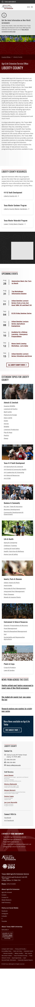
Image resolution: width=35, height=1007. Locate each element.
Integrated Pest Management (14, 591)
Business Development (12, 509)
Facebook (7, 818)
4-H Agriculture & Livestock (13, 467)
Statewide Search (28, 951)
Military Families (19, 953)
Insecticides (8, 585)
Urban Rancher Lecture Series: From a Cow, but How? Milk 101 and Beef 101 (21, 303)
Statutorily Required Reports (25, 960)
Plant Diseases (9, 594)
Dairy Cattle (8, 418)
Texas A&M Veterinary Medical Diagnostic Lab (17, 844)
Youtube (4, 921)
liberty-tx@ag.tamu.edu (14, 765)
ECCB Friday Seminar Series (21, 313)
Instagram (5, 913)
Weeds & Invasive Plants (12, 597)
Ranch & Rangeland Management (15, 631)
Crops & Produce (10, 667)
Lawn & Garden (9, 670)
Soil (5, 634)
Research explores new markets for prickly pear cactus (17, 710)
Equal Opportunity (16, 958)
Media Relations (6, 900)
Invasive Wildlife (9, 406)
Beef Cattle (8, 412)
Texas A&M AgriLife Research (12, 839)
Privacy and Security (20, 949)
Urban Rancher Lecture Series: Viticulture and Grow (21, 355)
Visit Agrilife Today (11, 730)
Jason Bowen (8, 775)
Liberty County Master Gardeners (15, 209)
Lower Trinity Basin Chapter (14, 224)
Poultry (6, 435)
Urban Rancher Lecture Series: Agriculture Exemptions (19, 323)
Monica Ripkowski (10, 784)
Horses (6, 424)
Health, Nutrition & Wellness (14, 551)
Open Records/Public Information (14, 959)
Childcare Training (10, 546)
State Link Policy (17, 951)
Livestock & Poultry (10, 409)
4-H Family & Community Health (15, 469)
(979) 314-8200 (11, 884)
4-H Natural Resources (12, 475)
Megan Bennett (9, 790)
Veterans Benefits (8, 953)
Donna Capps (9, 796)
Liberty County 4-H (10, 196)
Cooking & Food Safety (12, 548)
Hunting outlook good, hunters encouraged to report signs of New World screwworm (17, 686)
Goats (6, 421)
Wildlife (6, 427)
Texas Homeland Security (20, 955)
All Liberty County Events (16, 365)
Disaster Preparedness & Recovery (16, 625)
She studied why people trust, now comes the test (16, 698)
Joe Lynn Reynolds (10, 802)
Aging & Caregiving (10, 543)
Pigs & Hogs (8, 432)
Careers (4, 895)
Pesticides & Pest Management (15, 588)
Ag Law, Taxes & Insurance (13, 506)
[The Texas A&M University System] (7, 936)
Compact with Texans (7, 949)
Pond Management (10, 628)
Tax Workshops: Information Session (19, 292)
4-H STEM (7, 478)
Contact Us (5, 897)
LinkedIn (4, 916)
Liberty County (17, 57)
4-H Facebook (9, 820)
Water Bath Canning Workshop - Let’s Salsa (19, 345)
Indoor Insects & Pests (12, 583)
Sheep (6, 438)
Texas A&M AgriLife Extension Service (14, 837)
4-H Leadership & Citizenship (14, 472)
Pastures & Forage (10, 415)
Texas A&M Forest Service (11, 842)
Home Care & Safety (11, 554)
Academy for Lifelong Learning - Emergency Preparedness (19, 334)
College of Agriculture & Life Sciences (14, 846)
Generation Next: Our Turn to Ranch (21, 282)
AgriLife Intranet (7, 892)
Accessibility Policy (6, 951)
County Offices (6, 57)
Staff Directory (6, 902)
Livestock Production (11, 429)
